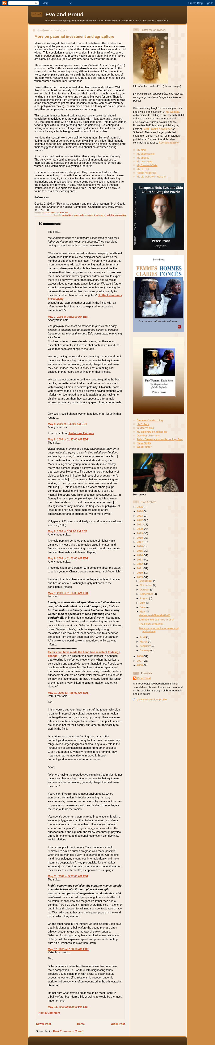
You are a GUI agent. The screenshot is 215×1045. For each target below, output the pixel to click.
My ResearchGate (147, 165)
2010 (140, 572)
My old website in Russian (151, 176)
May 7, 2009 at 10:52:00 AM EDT (68, 316)
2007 (140, 660)
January (145, 650)
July (143, 602)
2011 (140, 568)
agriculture (67, 215)
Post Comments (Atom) (68, 1031)
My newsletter (144, 161)
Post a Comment (49, 1012)
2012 (140, 564)
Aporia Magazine (169, 142)
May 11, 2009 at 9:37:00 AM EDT (68, 876)
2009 (140, 577)
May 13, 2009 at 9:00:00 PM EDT (68, 1006)
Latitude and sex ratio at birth (156, 619)
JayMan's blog (145, 428)
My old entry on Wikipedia (152, 431)
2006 (140, 665)
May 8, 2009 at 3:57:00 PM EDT (67, 531)
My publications (146, 153)
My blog (141, 150)
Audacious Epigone (81, 433)
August (144, 598)
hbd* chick (143, 424)
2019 (140, 533)
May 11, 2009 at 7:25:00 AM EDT (68, 692)
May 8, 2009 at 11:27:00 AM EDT (68, 439)
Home (81, 1023)
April (143, 637)
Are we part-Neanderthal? (154, 615)
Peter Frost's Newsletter (157, 129)
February (145, 646)
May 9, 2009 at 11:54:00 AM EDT (68, 593)
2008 (140, 656)
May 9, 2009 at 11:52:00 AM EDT (68, 558)
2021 (140, 524)
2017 (140, 542)
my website (172, 111)
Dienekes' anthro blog (150, 420)
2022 (140, 520)
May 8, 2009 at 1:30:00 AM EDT (67, 424)
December (146, 580)
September (147, 594)
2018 (140, 537)
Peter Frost (144, 678)
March (144, 641)
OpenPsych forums (148, 435)
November (146, 585)
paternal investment (84, 215)
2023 (140, 515)
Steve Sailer (144, 443)
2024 (140, 511)
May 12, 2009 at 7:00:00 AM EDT (68, 949)
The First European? (151, 624)
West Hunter (144, 446)
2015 (140, 550)
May (143, 611)
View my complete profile (152, 699)
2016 (140, 546)
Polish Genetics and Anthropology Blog (160, 439)
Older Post (118, 1023)
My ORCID (143, 169)
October (145, 589)
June (143, 607)
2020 (140, 529)
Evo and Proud (64, 14)
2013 (140, 559)
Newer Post (43, 1023)
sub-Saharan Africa (116, 215)
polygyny (100, 215)
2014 (140, 555)
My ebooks (143, 157)
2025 (140, 507)
